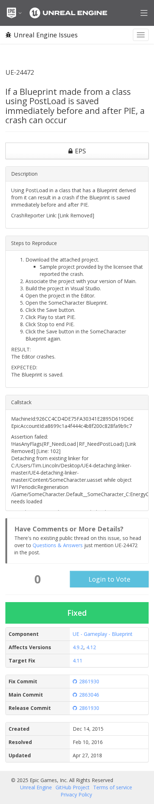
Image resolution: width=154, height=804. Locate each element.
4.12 (91, 647)
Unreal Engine (36, 787)
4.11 (77, 660)
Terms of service (112, 787)
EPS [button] (80, 151)
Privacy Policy (76, 794)
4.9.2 (78, 647)
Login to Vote (109, 579)
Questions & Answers (58, 545)
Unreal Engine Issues (46, 35)
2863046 (89, 694)
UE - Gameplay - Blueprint (103, 633)
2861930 (89, 681)
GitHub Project (73, 787)
